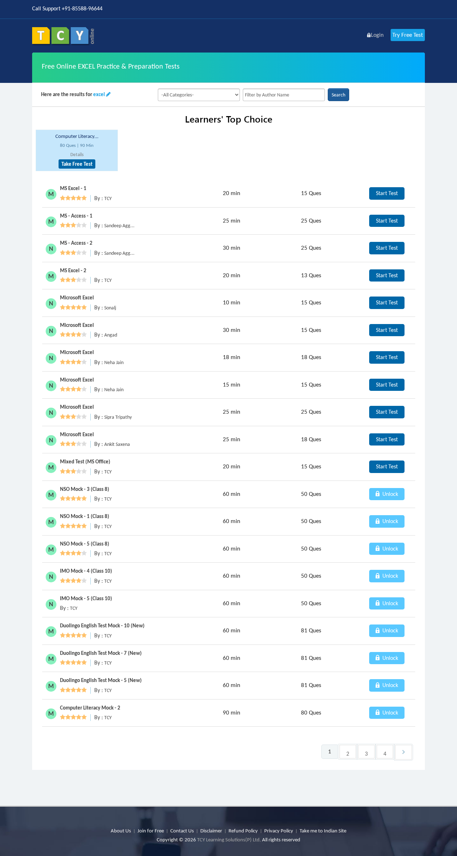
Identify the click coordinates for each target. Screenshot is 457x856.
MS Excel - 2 (73, 270)
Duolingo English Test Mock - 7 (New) (101, 653)
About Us (121, 830)
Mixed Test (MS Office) (85, 461)
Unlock (389, 494)
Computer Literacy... (77, 136)
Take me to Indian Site (323, 830)
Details (77, 154)
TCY (108, 198)
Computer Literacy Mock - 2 (90, 708)
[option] (77, 150)
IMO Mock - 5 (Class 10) (86, 598)
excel (99, 94)
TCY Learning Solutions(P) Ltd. (229, 839)
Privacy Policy (278, 830)
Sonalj (110, 308)
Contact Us (182, 830)
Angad (110, 335)
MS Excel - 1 (73, 188)
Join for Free (150, 830)
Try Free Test (407, 35)
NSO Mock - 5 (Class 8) (84, 544)
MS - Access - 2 (76, 243)
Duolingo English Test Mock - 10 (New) (102, 625)
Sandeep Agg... (119, 226)
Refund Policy (243, 830)
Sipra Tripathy (118, 417)
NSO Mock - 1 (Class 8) (84, 516)
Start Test (387, 193)
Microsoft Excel (77, 297)
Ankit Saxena (117, 444)
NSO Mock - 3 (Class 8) (84, 489)
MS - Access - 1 (76, 216)
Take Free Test (76, 164)
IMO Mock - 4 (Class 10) (86, 571)
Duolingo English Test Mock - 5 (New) (101, 680)
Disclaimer (211, 830)
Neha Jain (114, 362)
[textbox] (284, 95)
